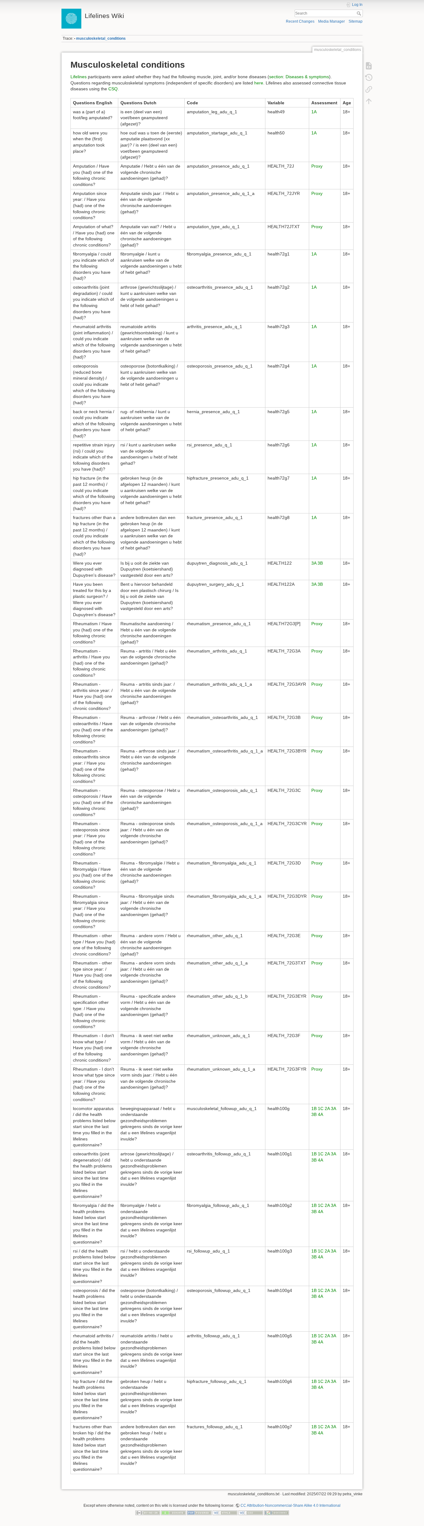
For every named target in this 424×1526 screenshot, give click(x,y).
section (276, 76)
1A (314, 111)
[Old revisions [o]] (369, 78)
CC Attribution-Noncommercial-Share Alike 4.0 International (291, 1505)
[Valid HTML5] (225, 1512)
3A (313, 563)
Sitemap (356, 21)
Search (360, 13)
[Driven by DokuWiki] (276, 1512)
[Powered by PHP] (199, 1512)
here (258, 82)
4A (320, 1114)
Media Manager (331, 21)
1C (320, 1108)
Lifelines (78, 76)
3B (320, 563)
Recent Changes (300, 21)
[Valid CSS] (250, 1512)
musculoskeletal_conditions (101, 38)
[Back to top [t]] (369, 101)
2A (327, 1108)
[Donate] (173, 1512)
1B (314, 1108)
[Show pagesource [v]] (369, 66)
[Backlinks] (369, 89)
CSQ (113, 88)
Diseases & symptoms (307, 76)
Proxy (317, 166)
